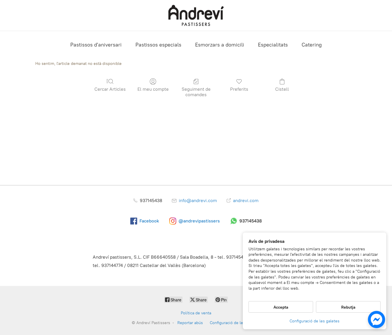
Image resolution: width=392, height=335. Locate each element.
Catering (312, 45)
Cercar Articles (110, 89)
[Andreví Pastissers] (196, 15)
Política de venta (196, 313)
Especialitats (273, 45)
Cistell (282, 89)
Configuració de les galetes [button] (314, 321)
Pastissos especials (158, 45)
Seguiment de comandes (196, 91)
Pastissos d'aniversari (96, 45)
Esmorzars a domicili (219, 45)
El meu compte (153, 89)
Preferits (239, 89)
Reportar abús (190, 322)
